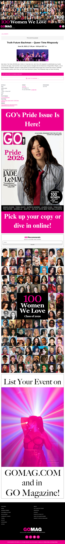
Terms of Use (46, 542)
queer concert (10, 100)
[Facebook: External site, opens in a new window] (26, 537)
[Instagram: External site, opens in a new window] (38, 537)
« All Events (4, 34)
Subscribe (32, 244)
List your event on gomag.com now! (12, 74)
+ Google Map (33, 89)
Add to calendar (32, 78)
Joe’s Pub (24, 86)
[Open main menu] (63, 26)
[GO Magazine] (24, 26)
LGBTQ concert (4, 100)
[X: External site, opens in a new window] (30, 537)
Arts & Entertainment (5, 97)
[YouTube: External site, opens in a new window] (34, 537)
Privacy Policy (54, 542)
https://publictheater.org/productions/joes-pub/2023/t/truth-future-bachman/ (9, 105)
